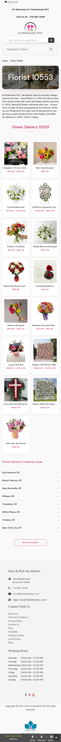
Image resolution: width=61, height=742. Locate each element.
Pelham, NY (8, 496)
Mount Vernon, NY (12, 480)
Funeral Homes (16, 635)
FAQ (10, 628)
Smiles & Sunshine (16, 246)
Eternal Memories (16, 207)
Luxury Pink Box (15, 364)
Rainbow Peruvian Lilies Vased (45, 325)
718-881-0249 (37, 16)
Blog (10, 642)
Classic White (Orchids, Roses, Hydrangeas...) (45, 404)
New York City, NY (12, 527)
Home (5, 61)
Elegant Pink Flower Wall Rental (45, 364)
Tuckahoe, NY (9, 504)
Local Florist (14, 638)
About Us (13, 613)
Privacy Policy (15, 620)
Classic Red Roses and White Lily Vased (16, 286)
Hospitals (13, 631)
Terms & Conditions (18, 617)
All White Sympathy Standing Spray (45, 207)
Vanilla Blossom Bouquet (45, 246)
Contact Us (13, 624)
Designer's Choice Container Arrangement (16, 167)
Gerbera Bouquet (15, 325)
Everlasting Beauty (45, 286)
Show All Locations (30, 542)
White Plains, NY (11, 512)
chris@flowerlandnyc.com (26, 593)
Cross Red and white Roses (16, 404)
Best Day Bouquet (45, 167)
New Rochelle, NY (12, 488)
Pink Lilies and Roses (16, 443)
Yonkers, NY (8, 519)
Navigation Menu (17, 49)
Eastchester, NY (11, 472)
